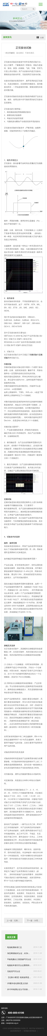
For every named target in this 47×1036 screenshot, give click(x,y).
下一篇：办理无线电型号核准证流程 (35, 920)
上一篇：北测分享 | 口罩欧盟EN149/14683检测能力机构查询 (15, 920)
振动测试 (20, 52)
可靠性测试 (29, 52)
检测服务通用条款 (30, 1031)
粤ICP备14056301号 (36, 1028)
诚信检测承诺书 (15, 1031)
